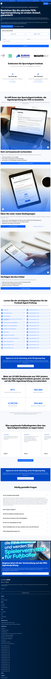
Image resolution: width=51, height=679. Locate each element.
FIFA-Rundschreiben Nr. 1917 (5, 660)
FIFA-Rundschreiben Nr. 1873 (5, 649)
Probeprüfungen (3, 616)
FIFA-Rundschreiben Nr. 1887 (5, 652)
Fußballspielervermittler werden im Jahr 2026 (7, 622)
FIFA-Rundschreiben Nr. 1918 (5, 662)
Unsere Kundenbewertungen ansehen (25, 460)
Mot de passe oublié (4, 607)
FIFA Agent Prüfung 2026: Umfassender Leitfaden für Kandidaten (10, 624)
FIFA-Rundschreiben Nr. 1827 (5, 645)
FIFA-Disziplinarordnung (4, 630)
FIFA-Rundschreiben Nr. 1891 (5, 655)
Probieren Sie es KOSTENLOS (6, 26)
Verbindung (3, 605)
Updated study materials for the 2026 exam (29, 0)
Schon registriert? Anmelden (19, 26)
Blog (1, 618)
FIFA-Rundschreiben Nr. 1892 (5, 657)
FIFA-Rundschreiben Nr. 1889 (5, 654)
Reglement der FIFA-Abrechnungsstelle (7, 636)
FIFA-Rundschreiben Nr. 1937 (5, 669)
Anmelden (46, 3)
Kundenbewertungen (4, 599)
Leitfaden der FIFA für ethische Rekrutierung (7, 643)
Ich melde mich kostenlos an (38, 226)
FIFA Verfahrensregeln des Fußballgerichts (7, 635)
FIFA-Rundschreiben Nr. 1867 (5, 647)
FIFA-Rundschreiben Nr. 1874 (5, 650)
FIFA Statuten (3, 628)
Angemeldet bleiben (6, 41)
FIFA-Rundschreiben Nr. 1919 (5, 664)
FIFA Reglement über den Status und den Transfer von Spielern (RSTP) (11, 633)
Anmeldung (3, 604)
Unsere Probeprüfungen (13, 226)
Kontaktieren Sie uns (25, 592)
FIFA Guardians (3, 640)
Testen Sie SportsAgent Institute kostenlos (25, 163)
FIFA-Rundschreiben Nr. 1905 (5, 659)
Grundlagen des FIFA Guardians (6, 641)
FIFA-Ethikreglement (4, 631)
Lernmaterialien (3, 611)
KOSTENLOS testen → (25, 573)
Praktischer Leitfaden (4, 677)
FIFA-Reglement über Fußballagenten (6, 638)
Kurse (2, 613)
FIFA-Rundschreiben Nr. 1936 (5, 667)
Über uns (2, 598)
